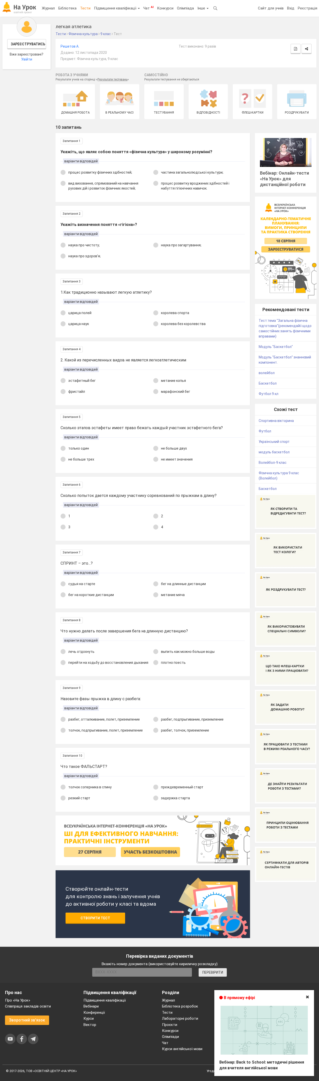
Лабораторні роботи (180, 1018)
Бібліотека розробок (180, 1006)
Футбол (265, 431)
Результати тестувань (112, 79)
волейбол (267, 373)
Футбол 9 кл (268, 394)
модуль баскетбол (274, 452)
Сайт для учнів (271, 8)
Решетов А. (70, 46)
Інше (201, 8)
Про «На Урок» (17, 1000)
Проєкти (169, 1024)
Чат (148, 7)
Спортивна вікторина (276, 421)
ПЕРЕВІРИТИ (212, 972)
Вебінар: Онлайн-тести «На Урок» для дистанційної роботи (284, 178)
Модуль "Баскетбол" (276, 347)
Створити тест (95, 918)
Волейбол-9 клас (273, 463)
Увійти (26, 59)
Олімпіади (170, 1036)
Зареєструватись (28, 44)
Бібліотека (67, 8)
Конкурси (165, 8)
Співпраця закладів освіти (28, 1006)
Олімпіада (185, 8)
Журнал (48, 8)
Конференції (94, 1012)
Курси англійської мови (182, 1049)
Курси (88, 1018)
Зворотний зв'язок (27, 1020)
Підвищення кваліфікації (115, 8)
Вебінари (91, 1006)
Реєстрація (307, 8)
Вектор (89, 1024)
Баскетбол (268, 383)
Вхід (290, 8)
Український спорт (274, 442)
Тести (85, 8)
